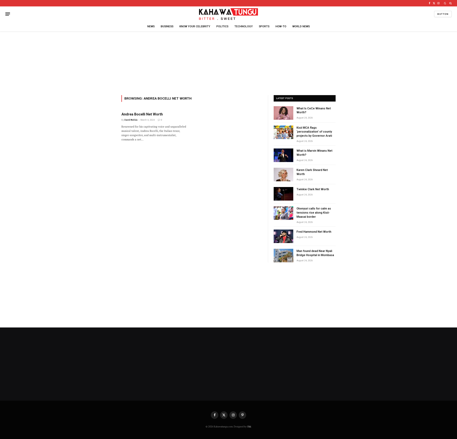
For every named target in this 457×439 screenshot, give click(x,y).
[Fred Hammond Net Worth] (283, 236)
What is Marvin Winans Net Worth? (314, 153)
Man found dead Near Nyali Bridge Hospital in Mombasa (315, 253)
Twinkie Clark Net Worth (313, 189)
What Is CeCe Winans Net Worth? (314, 110)
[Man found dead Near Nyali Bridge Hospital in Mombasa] (283, 255)
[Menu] (7, 14)
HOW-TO (280, 26)
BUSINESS (167, 26)
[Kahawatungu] (228, 14)
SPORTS (264, 26)
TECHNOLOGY (243, 26)
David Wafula (130, 120)
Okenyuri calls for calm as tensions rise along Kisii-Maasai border (314, 212)
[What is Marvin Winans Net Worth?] (283, 155)
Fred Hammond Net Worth (314, 231)
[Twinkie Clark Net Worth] (283, 194)
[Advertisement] (228, 63)
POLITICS (222, 26)
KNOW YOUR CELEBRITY (194, 26)
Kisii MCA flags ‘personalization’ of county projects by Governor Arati (314, 132)
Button (442, 14)
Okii (249, 426)
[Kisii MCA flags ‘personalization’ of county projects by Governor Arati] (283, 132)
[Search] (450, 3)
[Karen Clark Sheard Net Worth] (283, 174)
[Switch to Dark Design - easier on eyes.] (445, 3)
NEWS (151, 26)
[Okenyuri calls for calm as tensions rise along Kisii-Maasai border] (283, 213)
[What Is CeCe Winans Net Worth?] (283, 113)
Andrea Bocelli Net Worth (142, 114)
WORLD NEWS (301, 26)
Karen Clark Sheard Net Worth (312, 172)
